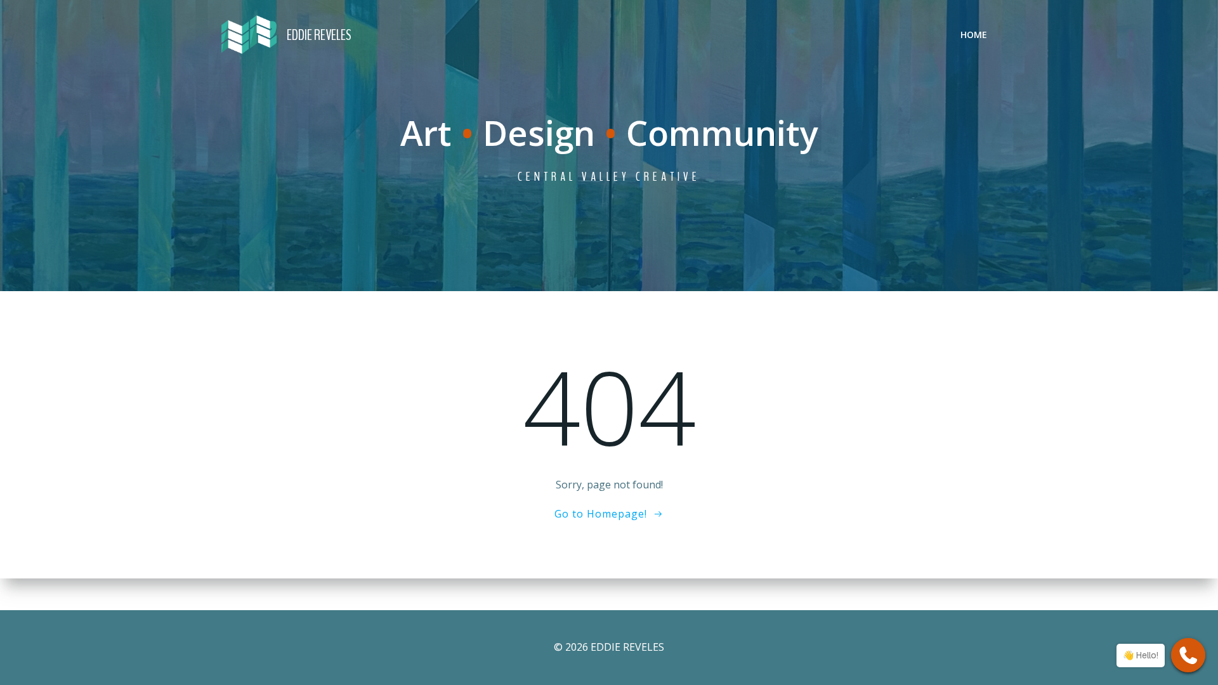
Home (973, 35)
